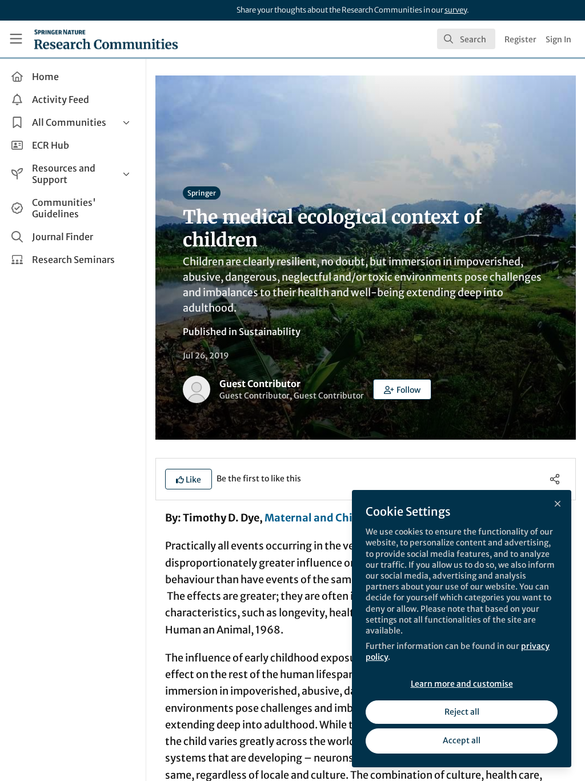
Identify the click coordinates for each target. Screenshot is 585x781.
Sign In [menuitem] (558, 39)
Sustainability (269, 331)
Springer (201, 193)
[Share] (554, 479)
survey (455, 10)
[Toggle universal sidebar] (16, 39)
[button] (402, 389)
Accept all (461, 740)
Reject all (461, 712)
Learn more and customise (462, 684)
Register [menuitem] (520, 39)
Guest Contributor (259, 383)
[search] (466, 39)
